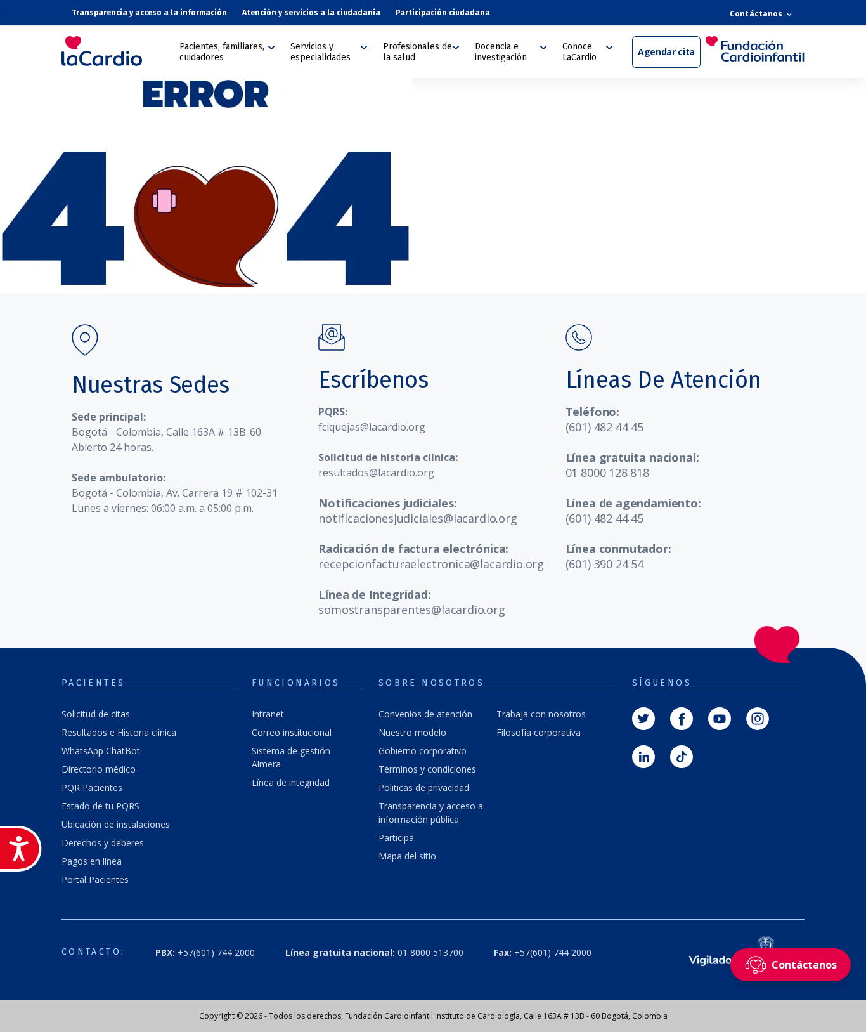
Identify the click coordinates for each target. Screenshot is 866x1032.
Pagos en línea (91, 861)
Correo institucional (292, 732)
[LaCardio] (116, 51)
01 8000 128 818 (607, 472)
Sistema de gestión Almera (291, 757)
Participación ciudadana (443, 12)
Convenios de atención (425, 714)
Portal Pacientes (95, 879)
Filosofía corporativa (538, 732)
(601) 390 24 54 (604, 564)
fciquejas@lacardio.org (371, 427)
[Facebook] (681, 717)
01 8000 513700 (374, 952)
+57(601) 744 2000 (542, 952)
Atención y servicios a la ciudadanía (311, 12)
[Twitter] (643, 717)
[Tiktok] (681, 755)
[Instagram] (757, 717)
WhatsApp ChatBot (100, 751)
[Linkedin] (643, 755)
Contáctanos (757, 13)
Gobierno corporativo (422, 751)
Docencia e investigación (501, 52)
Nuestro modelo (412, 732)
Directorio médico (98, 769)
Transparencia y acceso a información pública (430, 812)
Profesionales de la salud (417, 52)
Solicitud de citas (95, 714)
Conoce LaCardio (579, 52)
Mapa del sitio (407, 856)
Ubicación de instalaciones (115, 824)
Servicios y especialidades (320, 52)
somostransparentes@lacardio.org (411, 609)
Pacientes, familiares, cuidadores (221, 52)
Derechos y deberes (102, 843)
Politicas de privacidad (423, 787)
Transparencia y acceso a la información (149, 12)
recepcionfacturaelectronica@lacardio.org (431, 564)
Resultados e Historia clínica (118, 732)
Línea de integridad (291, 782)
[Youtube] (719, 717)
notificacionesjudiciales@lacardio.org (417, 518)
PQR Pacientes (91, 787)
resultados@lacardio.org (376, 473)
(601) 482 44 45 (604, 426)
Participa (396, 838)
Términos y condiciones (427, 769)
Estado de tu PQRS (100, 806)
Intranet (268, 714)
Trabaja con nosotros (541, 714)
